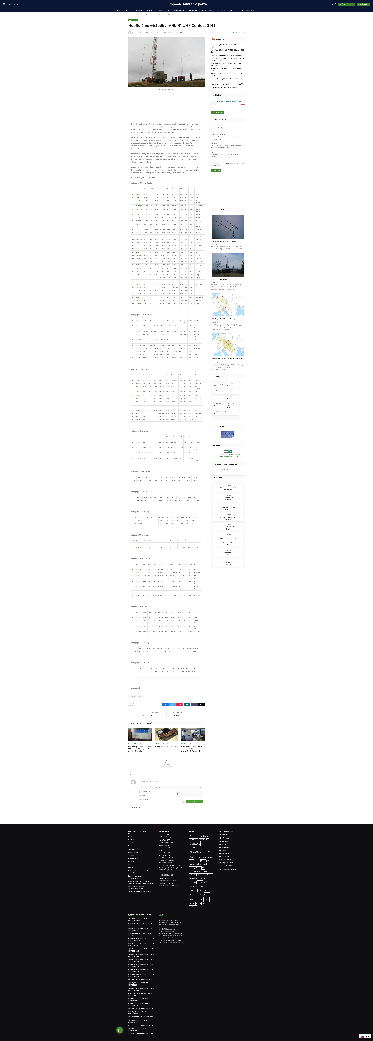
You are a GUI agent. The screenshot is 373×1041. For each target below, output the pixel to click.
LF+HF (119, 10)
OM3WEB (139, 209)
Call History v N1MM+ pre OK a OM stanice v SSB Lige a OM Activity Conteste (139, 749)
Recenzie (239, 10)
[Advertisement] (166, 108)
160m (196, 836)
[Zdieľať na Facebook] (233, 32)
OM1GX (138, 576)
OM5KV (138, 214)
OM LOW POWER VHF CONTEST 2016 (140, 980)
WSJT (192, 903)
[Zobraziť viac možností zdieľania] (243, 32)
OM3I (137, 348)
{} (164, 787)
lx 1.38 (144, 688)
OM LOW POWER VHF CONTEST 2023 (140, 1017)
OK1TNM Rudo (224, 853)
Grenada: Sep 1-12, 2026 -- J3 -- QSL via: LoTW (225, 87)
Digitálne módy (207, 10)
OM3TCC (139, 261)
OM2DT (138, 218)
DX (204, 856)
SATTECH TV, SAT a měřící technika (228, 454)
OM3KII (138, 331)
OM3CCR (139, 274)
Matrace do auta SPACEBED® (228, 457)
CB (207, 839)
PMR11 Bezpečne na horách (228, 869)
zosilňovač (193, 907)
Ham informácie (179, 10)
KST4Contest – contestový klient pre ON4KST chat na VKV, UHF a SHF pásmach (191, 749)
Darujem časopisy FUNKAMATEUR (229, 101)
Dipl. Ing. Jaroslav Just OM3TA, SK (228, 489)
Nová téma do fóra (346, 4)
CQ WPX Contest (196, 848)
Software (193, 10)
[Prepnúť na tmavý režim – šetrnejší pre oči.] (335, 4)
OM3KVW (138, 351)
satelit (193, 890)
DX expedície (219, 39)
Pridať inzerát (363, 4)
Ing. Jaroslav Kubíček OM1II (228, 528)
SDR (200, 891)
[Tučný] (140, 787)
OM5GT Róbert (224, 838)
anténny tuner (194, 839)
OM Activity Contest (205, 875)
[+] (167, 787)
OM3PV (138, 221)
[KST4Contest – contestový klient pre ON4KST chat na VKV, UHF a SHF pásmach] (193, 734)
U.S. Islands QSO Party (166, 883)
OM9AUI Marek (224, 847)
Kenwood (203, 864)
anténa (204, 836)
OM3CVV (139, 287)
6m (191, 836)
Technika (138, 10)
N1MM (206, 871)
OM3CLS (138, 569)
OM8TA (138, 278)
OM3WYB (139, 300)
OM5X (138, 200)
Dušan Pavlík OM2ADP (228, 563)
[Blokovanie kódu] (159, 787)
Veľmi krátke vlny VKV (218, 134)
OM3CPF (138, 224)
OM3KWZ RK (223, 835)
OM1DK (138, 197)
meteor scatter (196, 871)
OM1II (137, 581)
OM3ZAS (139, 303)
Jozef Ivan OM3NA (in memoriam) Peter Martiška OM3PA (228, 541)
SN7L (174, 290)
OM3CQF (139, 206)
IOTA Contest (194, 864)
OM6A (137, 326)
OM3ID (138, 233)
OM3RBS (138, 334)
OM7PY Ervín (223, 844)
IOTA (209, 861)
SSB (206, 890)
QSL (206, 882)
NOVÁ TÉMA (216, 170)
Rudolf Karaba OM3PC (228, 499)
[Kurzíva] (142, 787)
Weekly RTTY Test (165, 850)
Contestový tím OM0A (226, 866)
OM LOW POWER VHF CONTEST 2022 (140, 1009)
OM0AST (139, 255)
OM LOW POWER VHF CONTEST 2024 (140, 1025)
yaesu (198, 903)
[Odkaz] (161, 787)
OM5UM (138, 265)
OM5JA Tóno (223, 850)
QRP (230, 10)
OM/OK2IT (141, 651)
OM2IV (138, 249)
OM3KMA (138, 339)
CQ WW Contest (197, 852)
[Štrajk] (148, 787)
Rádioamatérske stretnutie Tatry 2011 (149, 716)
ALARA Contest (164, 878)
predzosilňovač (193, 878)
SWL (192, 899)
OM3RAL (138, 345)
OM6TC (138, 271)
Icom (203, 861)
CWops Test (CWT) (165, 835)
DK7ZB (198, 857)
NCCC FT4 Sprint (164, 845)
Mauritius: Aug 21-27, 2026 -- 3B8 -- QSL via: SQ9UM (227, 55)
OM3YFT (138, 252)
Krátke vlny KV (216, 126)
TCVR (199, 899)
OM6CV (138, 284)
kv (203, 867)
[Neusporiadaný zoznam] (153, 787)
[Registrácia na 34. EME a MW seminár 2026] (166, 734)
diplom (192, 857)
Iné (212, 152)
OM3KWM (138, 355)
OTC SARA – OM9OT (225, 860)
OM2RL (138, 242)
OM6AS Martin (224, 841)
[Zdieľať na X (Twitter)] (236, 32)
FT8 (197, 861)
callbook (202, 839)
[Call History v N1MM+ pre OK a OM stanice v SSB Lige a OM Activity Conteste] (140, 734)
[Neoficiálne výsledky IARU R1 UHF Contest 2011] (166, 62)
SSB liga (192, 895)
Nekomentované (174, 32)
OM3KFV (138, 358)
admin (136, 32)
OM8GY (138, 294)
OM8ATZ (139, 297)
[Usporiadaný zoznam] (151, 787)
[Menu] (4, 4)
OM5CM (138, 380)
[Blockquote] (156, 787)
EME (191, 861)
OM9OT (193, 875)
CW (209, 851)
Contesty (164, 831)
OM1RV (138, 236)
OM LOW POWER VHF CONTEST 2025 (140, 1033)
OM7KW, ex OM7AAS (226, 863)
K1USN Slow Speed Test (166, 860)
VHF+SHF (128, 10)
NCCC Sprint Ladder (165, 855)
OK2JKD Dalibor (224, 856)
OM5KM (138, 194)
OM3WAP (139, 290)
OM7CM (138, 245)
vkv (140, 696)
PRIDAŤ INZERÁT (217, 112)
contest (195, 843)
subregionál (133, 696)
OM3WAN (139, 239)
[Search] (332, 4)
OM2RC (138, 420)
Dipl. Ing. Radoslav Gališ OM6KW (228, 518)
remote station (194, 886)
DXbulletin (221, 10)
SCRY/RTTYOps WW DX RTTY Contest (171, 866)
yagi (204, 903)
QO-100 (193, 882)
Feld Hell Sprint (163, 873)
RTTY (203, 886)
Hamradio (250, 10)
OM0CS (138, 229)
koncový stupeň (195, 868)
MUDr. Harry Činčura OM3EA (228, 508)
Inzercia (213, 161)
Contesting (164, 10)
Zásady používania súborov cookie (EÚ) (140, 891)
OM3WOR (139, 268)
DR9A (174, 209)
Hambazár (150, 10)
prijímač (203, 878)
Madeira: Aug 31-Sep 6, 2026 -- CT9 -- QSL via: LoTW (227, 84)
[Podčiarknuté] (145, 787)
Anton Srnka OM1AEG (228, 553)
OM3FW (138, 281)
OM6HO (138, 258)
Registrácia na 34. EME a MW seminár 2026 (166, 748)
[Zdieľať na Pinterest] (239, 32)
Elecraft (210, 857)
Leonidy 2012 (174, 716)
